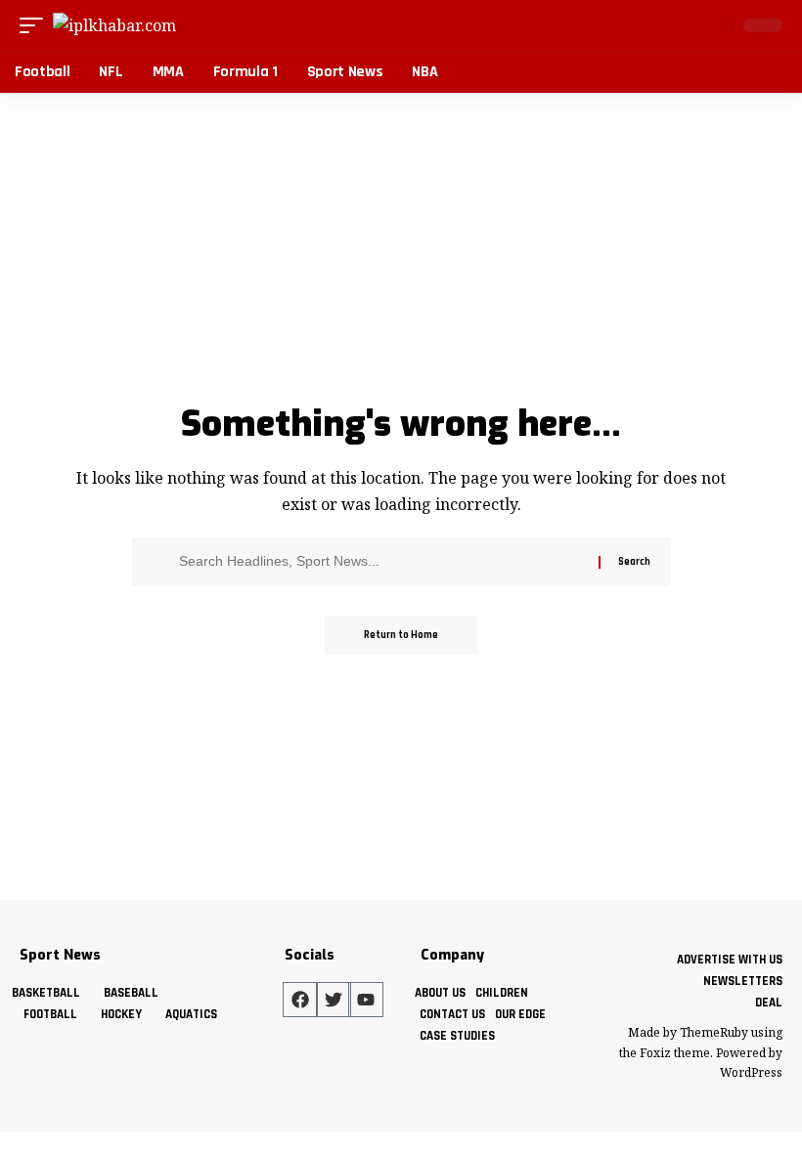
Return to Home (401, 635)
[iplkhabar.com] (114, 25)
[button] (36, 25)
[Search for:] (381, 561)
